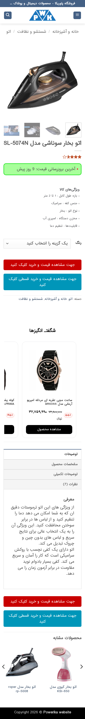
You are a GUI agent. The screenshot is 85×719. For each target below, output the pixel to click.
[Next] (7, 80)
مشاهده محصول (49, 429)
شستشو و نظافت (31, 32)
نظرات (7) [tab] (70, 484)
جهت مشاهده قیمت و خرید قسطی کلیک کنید (42, 282)
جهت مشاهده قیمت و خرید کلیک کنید (42, 265)
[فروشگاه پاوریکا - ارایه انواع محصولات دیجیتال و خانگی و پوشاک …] (42, 15)
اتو (8, 32)
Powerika (50, 712)
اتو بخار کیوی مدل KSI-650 (63, 689)
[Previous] (74, 80)
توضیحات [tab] (71, 454)
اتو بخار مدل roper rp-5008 (22, 689)
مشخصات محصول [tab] (65, 464)
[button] (77, 15)
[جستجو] (8, 15)
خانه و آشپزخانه (65, 32)
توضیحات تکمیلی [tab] (66, 474)
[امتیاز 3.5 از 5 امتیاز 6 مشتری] (42, 157)
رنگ (78, 243)
